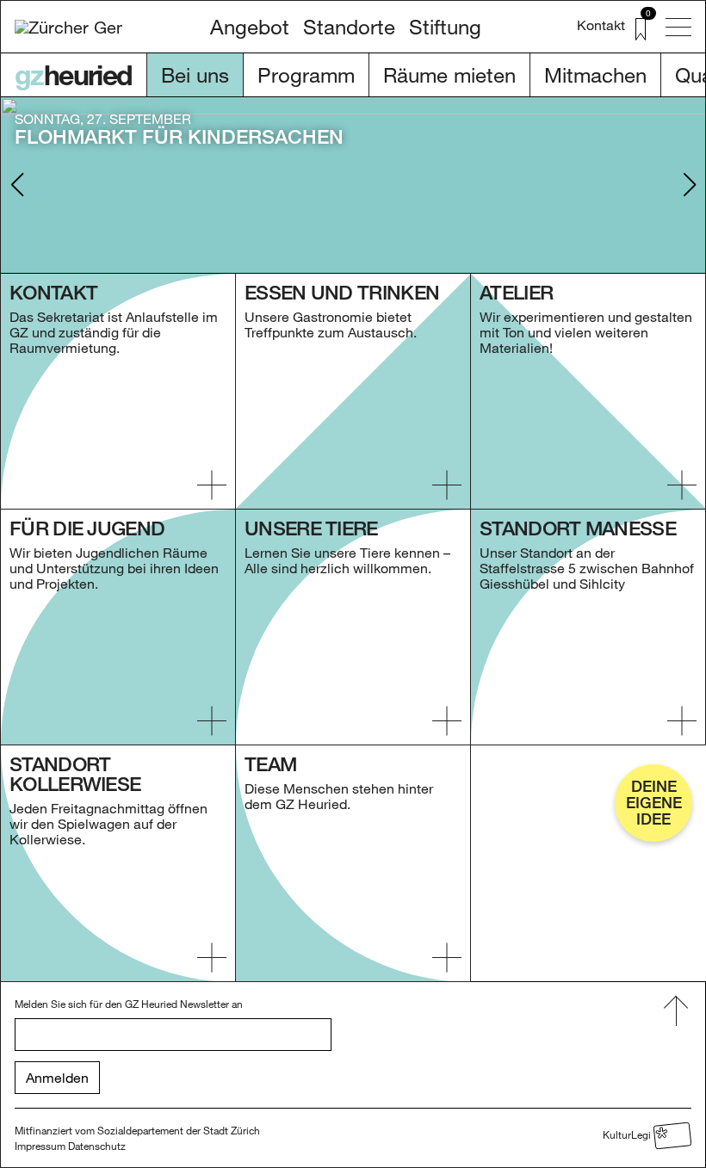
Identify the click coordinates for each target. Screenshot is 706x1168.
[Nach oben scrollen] (675, 1011)
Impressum (40, 1146)
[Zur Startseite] (68, 27)
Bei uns (195, 74)
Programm (306, 74)
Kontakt (601, 24)
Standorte (349, 26)
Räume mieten (449, 74)
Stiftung (445, 26)
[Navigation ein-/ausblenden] (678, 27)
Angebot (249, 26)
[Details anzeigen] (211, 484)
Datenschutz (97, 1146)
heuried (74, 75)
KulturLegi (628, 1133)
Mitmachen (595, 74)
